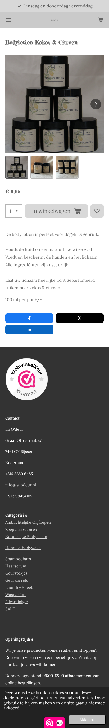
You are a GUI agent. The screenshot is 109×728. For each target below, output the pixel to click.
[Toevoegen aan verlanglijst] (97, 211)
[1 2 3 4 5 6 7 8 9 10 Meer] (13, 211)
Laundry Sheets (19, 587)
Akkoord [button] (87, 719)
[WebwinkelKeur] (26, 380)
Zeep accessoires (21, 529)
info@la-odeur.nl (20, 484)
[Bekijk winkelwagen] (100, 20)
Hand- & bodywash (23, 547)
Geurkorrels (16, 580)
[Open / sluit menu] (8, 20)
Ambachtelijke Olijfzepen (28, 522)
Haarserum (15, 565)
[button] (16, 167)
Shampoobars (18, 558)
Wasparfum (15, 594)
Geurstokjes (16, 573)
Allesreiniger (16, 601)
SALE (10, 608)
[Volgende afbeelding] (95, 104)
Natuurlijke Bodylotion (26, 536)
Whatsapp (88, 657)
